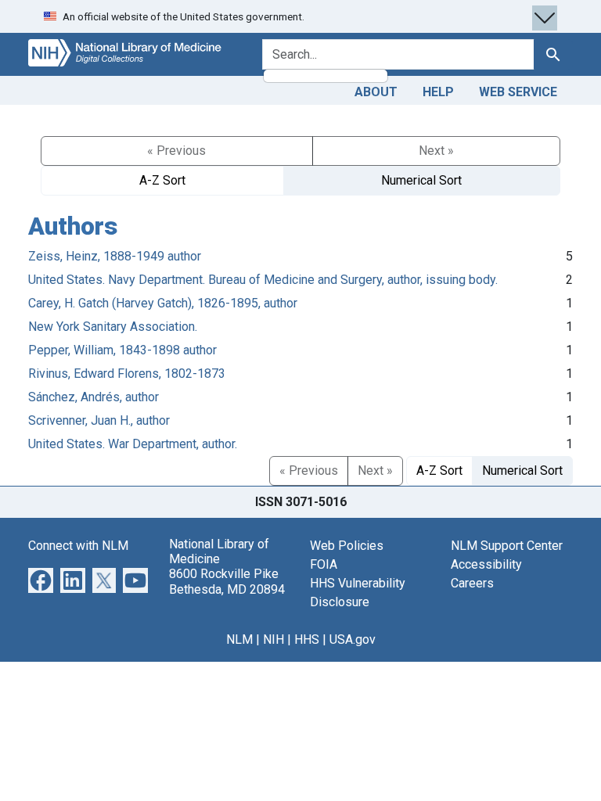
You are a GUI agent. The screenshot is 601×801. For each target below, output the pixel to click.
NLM (239, 639)
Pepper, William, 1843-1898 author (122, 350)
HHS (306, 639)
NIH (273, 639)
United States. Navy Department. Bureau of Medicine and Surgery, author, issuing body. (263, 279)
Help (438, 91)
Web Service (518, 91)
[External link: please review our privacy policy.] (40, 579)
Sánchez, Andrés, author (93, 397)
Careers (472, 583)
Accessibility (486, 564)
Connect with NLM (78, 545)
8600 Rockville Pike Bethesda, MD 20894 (227, 581)
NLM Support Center (507, 545)
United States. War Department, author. (132, 443)
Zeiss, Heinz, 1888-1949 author (114, 256)
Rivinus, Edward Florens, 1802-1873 (126, 373)
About (376, 91)
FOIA (323, 564)
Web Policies (346, 545)
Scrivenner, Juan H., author (99, 420)
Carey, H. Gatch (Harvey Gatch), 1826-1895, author (162, 303)
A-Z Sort (162, 180)
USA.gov (352, 639)
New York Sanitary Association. (112, 326)
